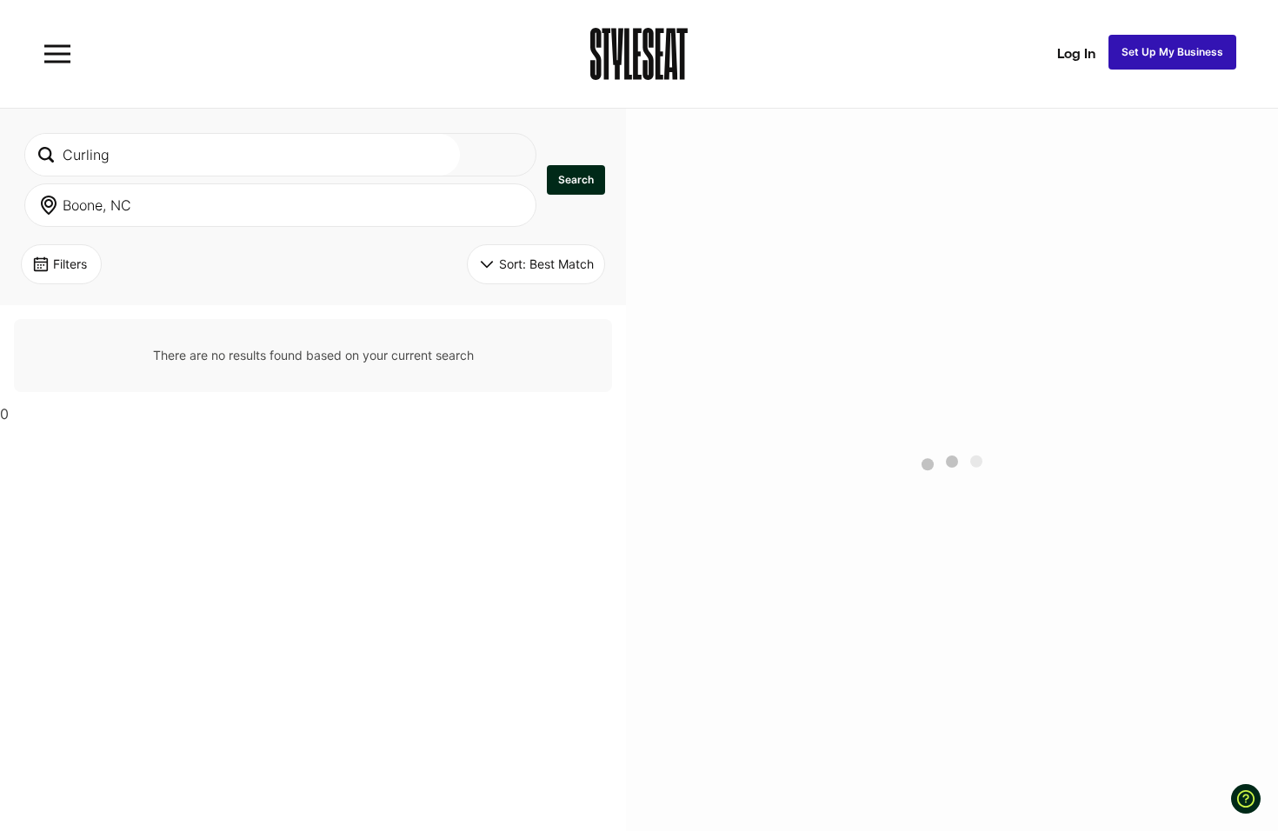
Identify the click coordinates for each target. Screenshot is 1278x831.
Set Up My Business (1172, 51)
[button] (576, 180)
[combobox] (242, 154)
